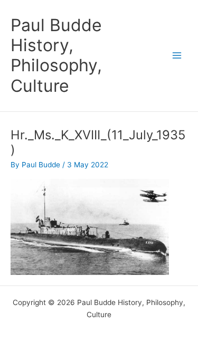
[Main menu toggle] (177, 55)
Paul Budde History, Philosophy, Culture (56, 55)
